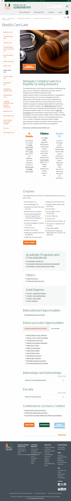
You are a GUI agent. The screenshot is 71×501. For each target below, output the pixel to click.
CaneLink (46, 461)
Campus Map (61, 474)
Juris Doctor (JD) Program (24, 18)
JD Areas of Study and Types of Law (42, 18)
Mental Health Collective (34, 358)
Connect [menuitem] (51, 12)
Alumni (33, 456)
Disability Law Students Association (37, 343)
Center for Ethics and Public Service (35, 410)
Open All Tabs (62, 376)
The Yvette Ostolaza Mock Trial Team (37, 363)
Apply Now (29, 425)
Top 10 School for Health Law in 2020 (29, 169)
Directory (46, 458)
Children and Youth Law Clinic (35, 281)
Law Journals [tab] (55, 328)
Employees (34, 458)
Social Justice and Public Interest (7, 121)
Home (3, 18)
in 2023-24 (29, 149)
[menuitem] (67, 13)
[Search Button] (63, 6)
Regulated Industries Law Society (36, 361)
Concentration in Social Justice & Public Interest (41, 266)
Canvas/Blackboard (49, 463)
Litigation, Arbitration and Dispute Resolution (8, 104)
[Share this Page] (68, 17)
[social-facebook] (59, 484)
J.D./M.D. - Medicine (32, 301)
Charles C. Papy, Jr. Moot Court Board (37, 338)
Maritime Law (7, 111)
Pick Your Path (11, 18)
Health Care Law (6, 19)
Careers (33, 460)
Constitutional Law (8, 37)
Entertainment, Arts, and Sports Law (8, 49)
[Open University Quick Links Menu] (69, 1)
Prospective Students (36, 452)
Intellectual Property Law (7, 90)
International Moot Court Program (35, 315)
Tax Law (6, 128)
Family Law (7, 66)
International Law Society (34, 355)
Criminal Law (7, 43)
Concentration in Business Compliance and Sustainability (43, 264)
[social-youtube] (65, 484)
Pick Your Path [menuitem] (39, 12)
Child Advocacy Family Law (35, 340)
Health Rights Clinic (50, 106)
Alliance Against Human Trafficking (37, 335)
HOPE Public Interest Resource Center (36, 413)
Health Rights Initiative (33, 350)
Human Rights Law (8, 77)
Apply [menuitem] (60, 12)
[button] (67, 496)
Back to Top (62, 435)
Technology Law (8, 132)
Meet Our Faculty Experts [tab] (33, 397)
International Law (7, 96)
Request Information (29, 67)
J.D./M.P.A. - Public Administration (36, 296)
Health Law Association (33, 348)
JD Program (44, 425)
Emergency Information (40, 493)
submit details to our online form (36, 498)
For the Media (61, 447)
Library (33, 461)
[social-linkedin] (65, 489)
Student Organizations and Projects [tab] (36, 328)
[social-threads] (62, 489)
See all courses (30, 242)
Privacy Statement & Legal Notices (55, 493)
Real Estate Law (8, 115)
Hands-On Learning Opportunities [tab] (35, 380)
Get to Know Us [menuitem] (24, 12)
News (32, 463)
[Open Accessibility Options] (2, 1)
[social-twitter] (62, 484)
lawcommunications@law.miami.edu (27, 454)
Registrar (46, 460)
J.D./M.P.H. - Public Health (34, 298)
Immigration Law (7, 83)
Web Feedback (61, 449)
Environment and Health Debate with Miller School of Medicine (43, 415)
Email (45, 465)
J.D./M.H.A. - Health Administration (36, 293)
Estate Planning (8, 61)
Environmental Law (8, 56)
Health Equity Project (33, 345)
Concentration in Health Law (35, 261)
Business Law (7, 32)
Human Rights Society (33, 353)
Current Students (35, 454)
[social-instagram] (59, 489)
